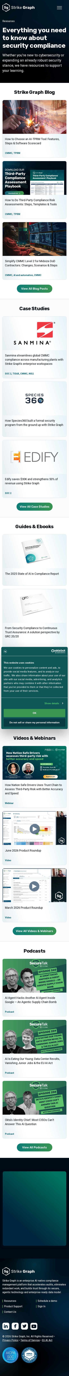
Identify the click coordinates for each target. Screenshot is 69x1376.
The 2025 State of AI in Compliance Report (32, 573)
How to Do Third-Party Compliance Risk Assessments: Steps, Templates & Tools (31, 202)
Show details (51, 703)
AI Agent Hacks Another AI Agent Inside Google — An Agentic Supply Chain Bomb (31, 1000)
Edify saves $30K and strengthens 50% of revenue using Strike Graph (31, 481)
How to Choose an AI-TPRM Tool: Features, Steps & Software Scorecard (32, 141)
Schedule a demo (47, 1300)
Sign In (41, 1306)
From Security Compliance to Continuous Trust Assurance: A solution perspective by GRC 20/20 (32, 632)
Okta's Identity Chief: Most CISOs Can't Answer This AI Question (29, 1122)
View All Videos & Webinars (34, 931)
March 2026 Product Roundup (24, 907)
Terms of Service (30, 1340)
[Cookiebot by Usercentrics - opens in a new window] (51, 651)
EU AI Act (47, 1340)
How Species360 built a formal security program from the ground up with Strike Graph (34, 422)
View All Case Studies (34, 506)
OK (34, 713)
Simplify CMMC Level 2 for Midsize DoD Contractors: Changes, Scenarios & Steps (31, 263)
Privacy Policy (10, 1340)
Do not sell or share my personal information (34, 722)
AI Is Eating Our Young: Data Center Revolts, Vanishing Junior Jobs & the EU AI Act (32, 1061)
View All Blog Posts (34, 288)
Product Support (13, 1306)
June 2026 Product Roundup (23, 850)
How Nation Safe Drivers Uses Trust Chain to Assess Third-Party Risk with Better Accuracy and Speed (34, 789)
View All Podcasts (34, 1147)
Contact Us (10, 1311)
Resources (10, 1300)
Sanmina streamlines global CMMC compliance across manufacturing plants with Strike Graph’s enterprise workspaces (34, 359)
